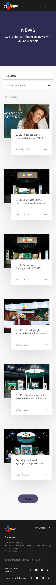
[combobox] (28, 85)
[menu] (51, 5)
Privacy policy (10, 537)
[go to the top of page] (47, 576)
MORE (28, 498)
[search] (44, 5)
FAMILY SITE (39, 528)
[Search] (49, 85)
